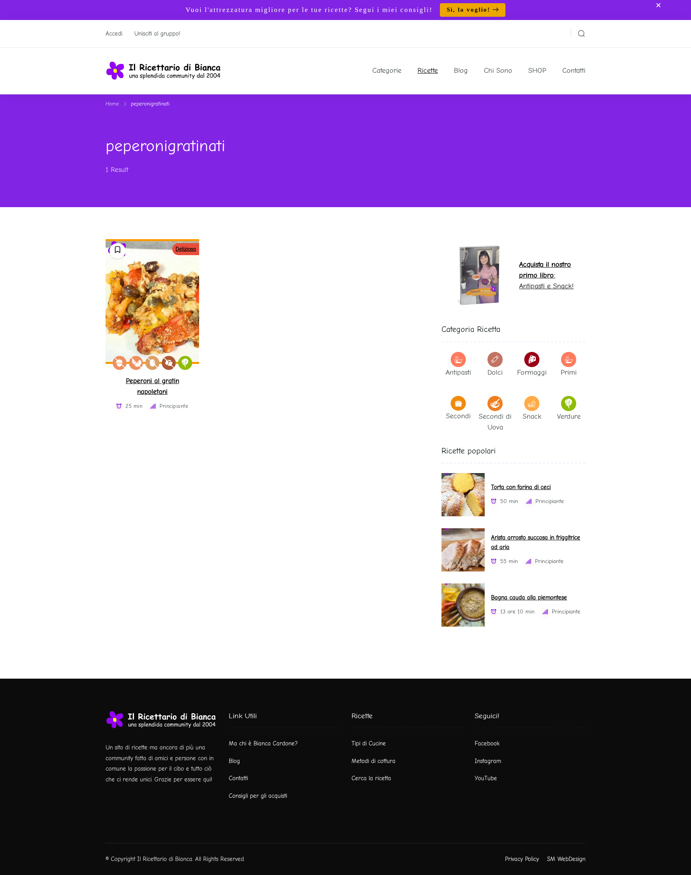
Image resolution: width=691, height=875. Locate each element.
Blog (461, 70)
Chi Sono (498, 70)
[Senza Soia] (136, 363)
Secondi (458, 416)
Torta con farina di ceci (521, 487)
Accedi (114, 33)
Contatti (573, 70)
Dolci (495, 372)
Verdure (569, 416)
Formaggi (532, 372)
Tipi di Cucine (368, 743)
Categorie (386, 70)
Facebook (487, 743)
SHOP (537, 70)
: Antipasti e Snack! (546, 275)
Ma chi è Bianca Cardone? (263, 743)
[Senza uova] (153, 363)
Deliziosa (186, 249)
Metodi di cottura (373, 761)
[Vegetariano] (185, 363)
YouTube (486, 778)
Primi (569, 372)
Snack (532, 416)
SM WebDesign (566, 859)
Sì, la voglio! (468, 9)
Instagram (488, 761)
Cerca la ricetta (371, 778)
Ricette (427, 70)
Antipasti (458, 372)
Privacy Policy (522, 859)
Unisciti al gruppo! (157, 33)
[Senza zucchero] (169, 363)
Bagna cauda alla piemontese (529, 597)
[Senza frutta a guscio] (120, 363)
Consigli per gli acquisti (258, 795)
